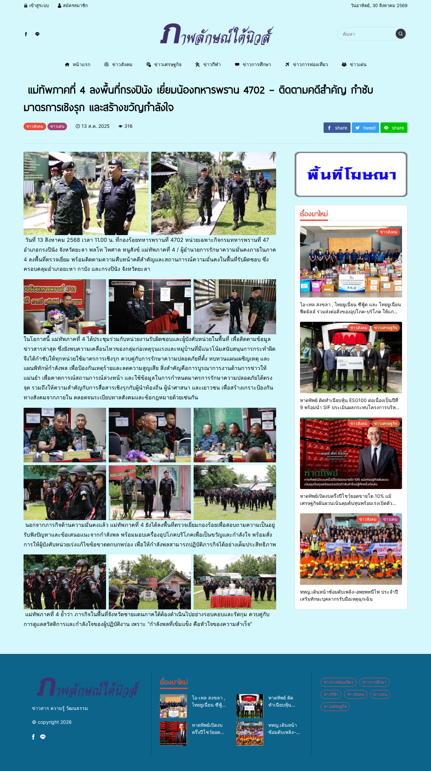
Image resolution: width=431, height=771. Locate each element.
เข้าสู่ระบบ (38, 5)
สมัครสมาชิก (75, 5)
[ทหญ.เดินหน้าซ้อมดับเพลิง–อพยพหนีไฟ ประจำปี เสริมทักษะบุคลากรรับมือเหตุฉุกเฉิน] (351, 549)
